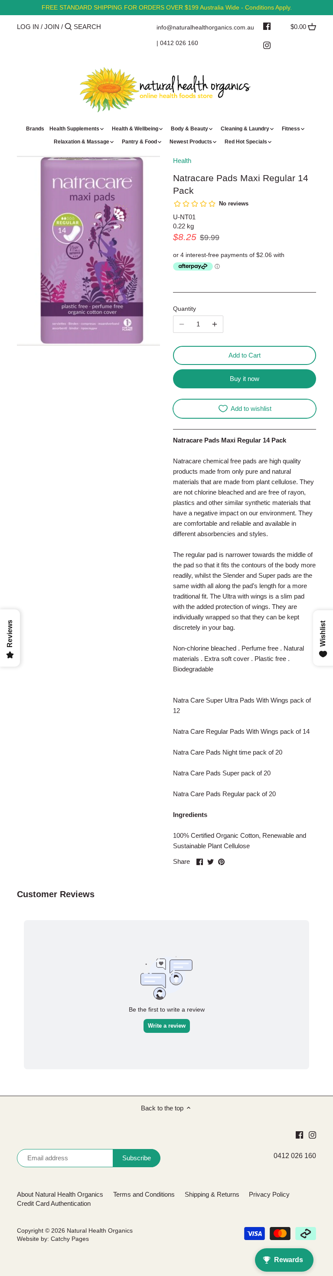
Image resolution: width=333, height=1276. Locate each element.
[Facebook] (267, 26)
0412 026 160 (179, 42)
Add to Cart (245, 355)
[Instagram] (267, 45)
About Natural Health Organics (60, 1194)
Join (51, 26)
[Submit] (68, 27)
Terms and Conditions (144, 1194)
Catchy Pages (70, 1239)
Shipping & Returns (212, 1194)
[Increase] (214, 324)
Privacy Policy (269, 1194)
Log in (28, 26)
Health (182, 160)
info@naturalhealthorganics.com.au (205, 27)
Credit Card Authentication (54, 1203)
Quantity (184, 309)
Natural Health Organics (100, 1230)
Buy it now (244, 378)
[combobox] (111, 27)
